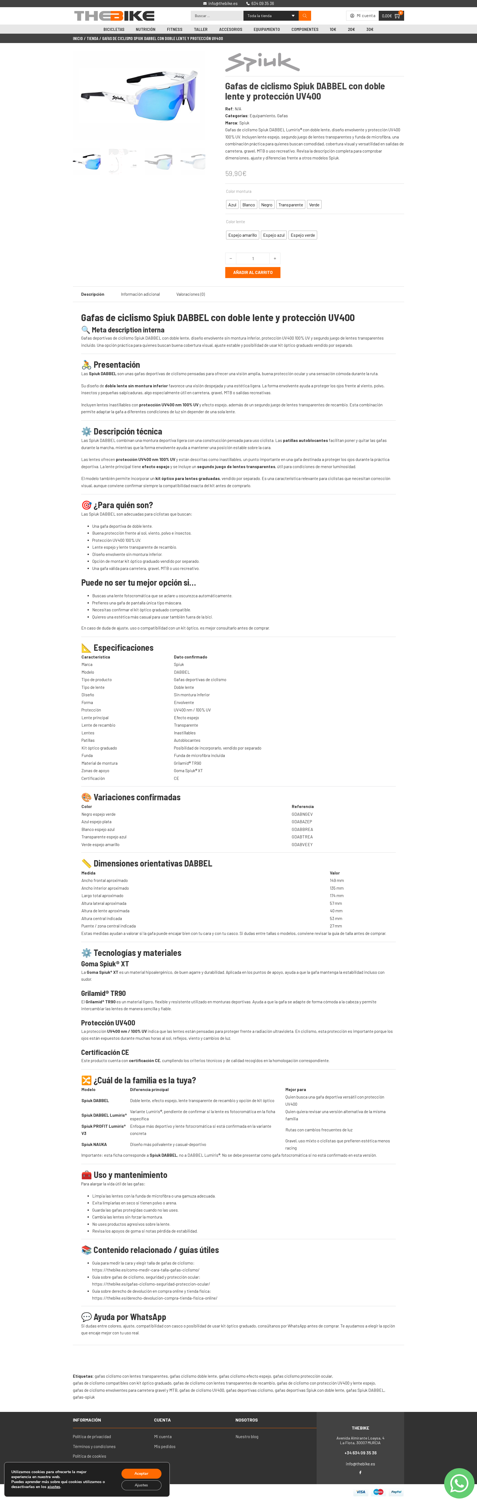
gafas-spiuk (84, 1397)
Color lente (235, 221)
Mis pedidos (165, 1446)
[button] (198, 58)
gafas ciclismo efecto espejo (245, 1376)
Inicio (78, 38)
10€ (333, 29)
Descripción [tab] (92, 294)
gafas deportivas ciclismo (249, 1390)
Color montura (238, 191)
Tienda (92, 38)
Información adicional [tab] (140, 294)
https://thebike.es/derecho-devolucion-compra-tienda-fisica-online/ (155, 1297)
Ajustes (141, 1485)
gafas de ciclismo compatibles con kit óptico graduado (122, 1382)
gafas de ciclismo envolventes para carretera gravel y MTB (125, 1390)
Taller (201, 29)
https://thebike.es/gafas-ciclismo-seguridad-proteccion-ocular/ (151, 1283)
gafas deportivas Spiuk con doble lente (309, 1390)
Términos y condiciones (94, 1446)
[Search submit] (305, 16)
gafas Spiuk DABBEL (365, 1390)
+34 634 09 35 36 (360, 1452)
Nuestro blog (246, 1436)
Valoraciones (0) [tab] (190, 294)
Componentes (305, 29)
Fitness (174, 29)
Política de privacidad (92, 1436)
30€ (369, 29)
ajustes (53, 1486)
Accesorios (230, 29)
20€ (351, 29)
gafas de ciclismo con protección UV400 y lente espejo (326, 1382)
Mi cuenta (163, 1436)
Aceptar (141, 1473)
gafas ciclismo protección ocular (302, 1376)
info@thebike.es (360, 1463)
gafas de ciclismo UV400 (201, 1390)
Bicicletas (114, 29)
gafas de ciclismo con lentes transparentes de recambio (224, 1382)
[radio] (232, 204)
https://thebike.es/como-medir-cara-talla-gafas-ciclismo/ (146, 1269)
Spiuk (244, 122)
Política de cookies (89, 1456)
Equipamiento (267, 29)
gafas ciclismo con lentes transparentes (131, 1376)
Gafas (282, 115)
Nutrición (145, 29)
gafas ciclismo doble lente (193, 1376)
